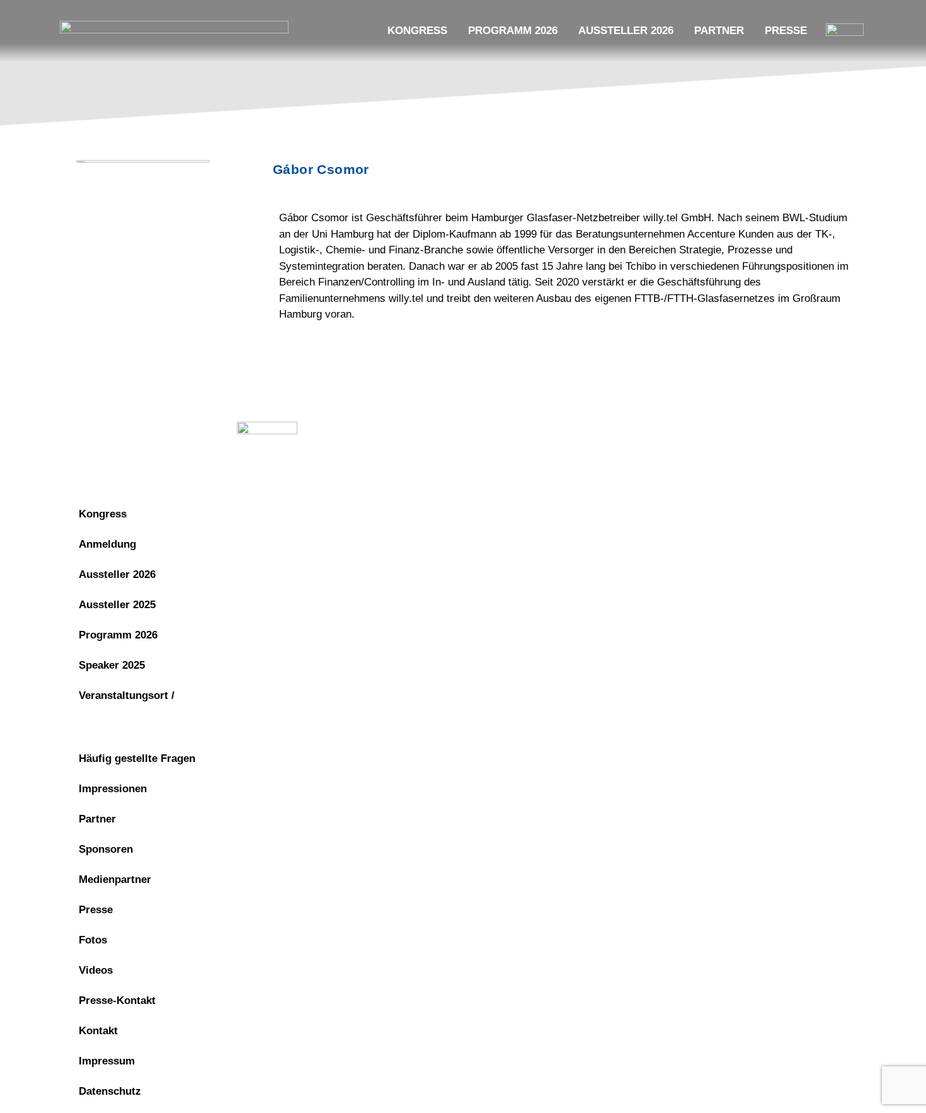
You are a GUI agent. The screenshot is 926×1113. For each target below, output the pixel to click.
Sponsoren (106, 849)
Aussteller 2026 (625, 31)
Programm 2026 (512, 31)
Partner (719, 31)
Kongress (417, 31)
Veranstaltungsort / (126, 695)
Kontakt (98, 1031)
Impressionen (113, 789)
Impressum (531, 431)
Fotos (93, 940)
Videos (96, 970)
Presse (786, 31)
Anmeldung (107, 544)
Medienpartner (115, 879)
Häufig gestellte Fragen (137, 758)
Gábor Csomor (321, 169)
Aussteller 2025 (117, 605)
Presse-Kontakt (117, 1000)
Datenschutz (614, 431)
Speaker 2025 (112, 665)
